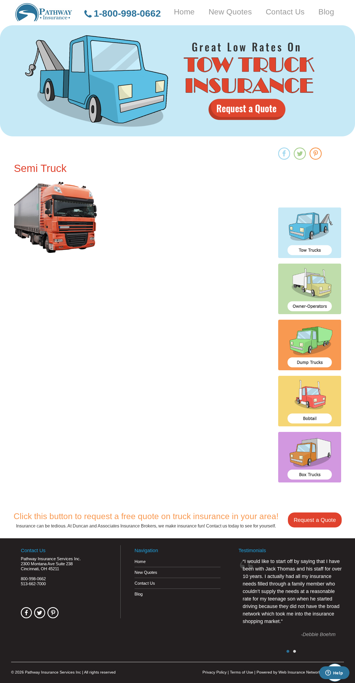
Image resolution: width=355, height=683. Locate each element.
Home (184, 12)
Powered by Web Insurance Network (289, 672)
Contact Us (285, 12)
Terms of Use (241, 672)
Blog (326, 12)
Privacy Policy (214, 672)
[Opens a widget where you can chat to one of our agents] (334, 673)
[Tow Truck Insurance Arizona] (177, 80)
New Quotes (230, 12)
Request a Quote (315, 520)
